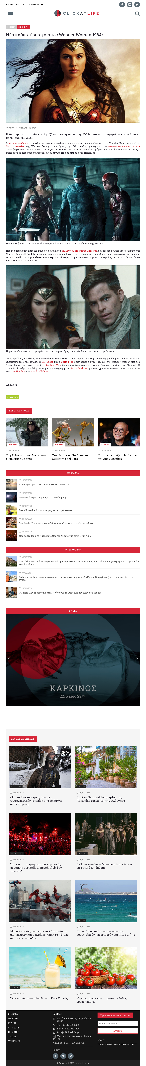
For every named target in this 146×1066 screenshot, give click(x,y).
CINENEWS (12, 397)
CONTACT (21, 4)
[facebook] (122, 4)
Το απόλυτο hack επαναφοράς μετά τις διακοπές (46, 510)
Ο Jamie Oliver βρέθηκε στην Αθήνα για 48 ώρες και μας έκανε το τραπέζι (60, 592)
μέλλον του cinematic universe (79, 250)
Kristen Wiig (53, 365)
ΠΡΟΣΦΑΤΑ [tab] (73, 473)
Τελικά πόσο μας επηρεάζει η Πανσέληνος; (42, 497)
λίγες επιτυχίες (15, 146)
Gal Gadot (47, 361)
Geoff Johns (19, 371)
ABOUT (9, 4)
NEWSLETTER (36, 4)
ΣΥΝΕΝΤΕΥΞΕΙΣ (73, 550)
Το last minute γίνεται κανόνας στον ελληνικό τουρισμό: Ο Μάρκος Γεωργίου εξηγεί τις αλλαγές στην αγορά (76, 578)
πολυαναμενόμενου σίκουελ (124, 146)
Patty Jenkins (78, 368)
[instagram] (129, 4)
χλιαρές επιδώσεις (19, 143)
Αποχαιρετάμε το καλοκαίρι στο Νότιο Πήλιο (44, 484)
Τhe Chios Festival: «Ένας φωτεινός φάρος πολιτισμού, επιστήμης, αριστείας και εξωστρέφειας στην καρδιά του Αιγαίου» (79, 563)
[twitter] (137, 4)
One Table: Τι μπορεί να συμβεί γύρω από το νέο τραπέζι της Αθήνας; (57, 523)
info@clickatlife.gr (68, 1032)
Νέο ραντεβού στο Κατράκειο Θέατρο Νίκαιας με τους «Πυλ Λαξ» (55, 535)
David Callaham (39, 371)
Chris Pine (67, 361)
